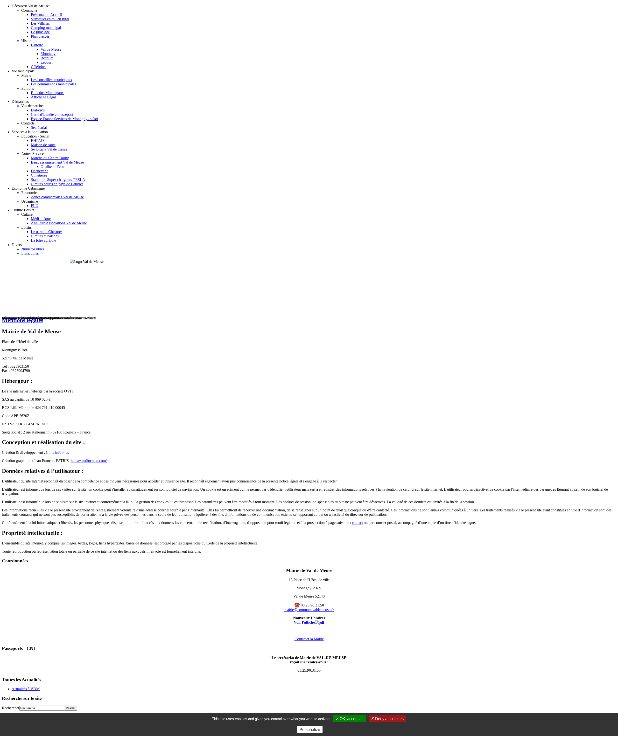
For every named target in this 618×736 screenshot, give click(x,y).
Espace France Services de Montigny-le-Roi (64, 119)
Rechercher (10, 708)
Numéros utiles (32, 249)
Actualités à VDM (26, 689)
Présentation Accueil (46, 15)
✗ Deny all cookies (387, 719)
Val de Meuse (51, 49)
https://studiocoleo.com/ (89, 461)
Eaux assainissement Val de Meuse (57, 162)
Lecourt (46, 62)
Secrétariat (39, 127)
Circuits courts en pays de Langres (57, 184)
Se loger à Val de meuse (49, 149)
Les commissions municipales (53, 84)
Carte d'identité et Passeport (52, 114)
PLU (34, 206)
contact (357, 523)
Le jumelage (40, 32)
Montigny (48, 54)
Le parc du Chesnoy (46, 232)
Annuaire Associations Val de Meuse (59, 223)
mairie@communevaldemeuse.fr (309, 610)
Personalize (310, 730)
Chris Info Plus (57, 452)
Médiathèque (41, 219)
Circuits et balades (45, 236)
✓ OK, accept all (350, 719)
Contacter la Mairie (309, 639)
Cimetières (39, 175)
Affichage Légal (43, 97)
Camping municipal (46, 28)
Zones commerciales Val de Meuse (57, 197)
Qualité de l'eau (52, 167)
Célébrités (38, 67)
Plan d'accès (40, 36)
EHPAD (37, 140)
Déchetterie (39, 171)
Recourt (47, 58)
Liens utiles (30, 253)
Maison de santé (43, 145)
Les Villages (40, 23)
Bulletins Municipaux (47, 93)
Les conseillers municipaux (51, 80)
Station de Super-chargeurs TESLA (58, 180)
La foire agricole (43, 240)
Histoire (37, 45)
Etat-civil (38, 110)
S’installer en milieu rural (50, 19)
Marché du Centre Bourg (50, 158)
